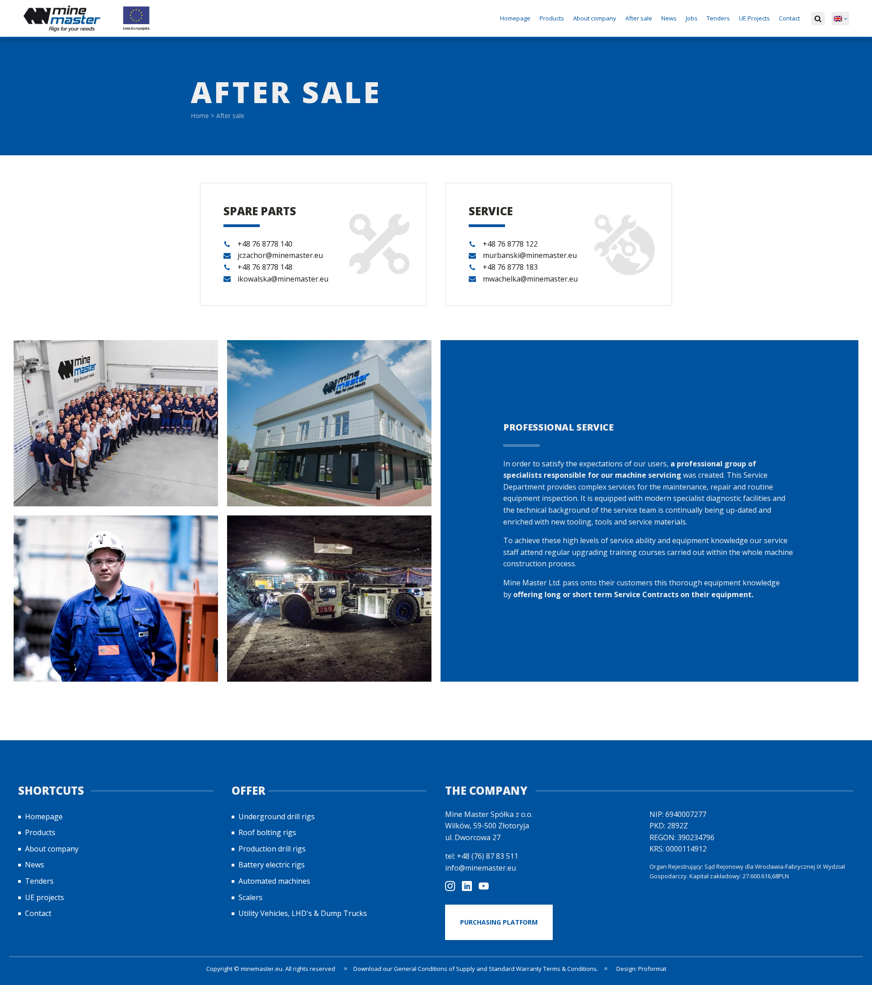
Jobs (692, 18)
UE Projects (754, 18)
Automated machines (274, 881)
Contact (789, 18)
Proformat (652, 969)
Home (200, 115)
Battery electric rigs (271, 865)
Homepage (515, 18)
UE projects (44, 897)
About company (594, 18)
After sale (638, 18)
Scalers (250, 897)
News (669, 18)
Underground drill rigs (276, 817)
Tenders (718, 18)
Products (552, 18)
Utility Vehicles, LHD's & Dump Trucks (302, 913)
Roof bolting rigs (267, 832)
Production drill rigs (272, 849)
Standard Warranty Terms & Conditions (543, 969)
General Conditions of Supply (434, 969)
